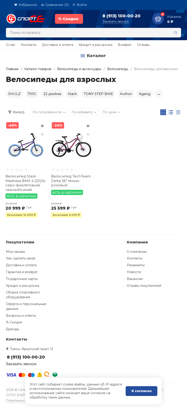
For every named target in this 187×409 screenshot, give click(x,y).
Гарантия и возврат (22, 272)
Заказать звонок (115, 21)
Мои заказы (15, 252)
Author (126, 94)
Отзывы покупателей (144, 286)
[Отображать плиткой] (163, 112)
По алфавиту (82, 112)
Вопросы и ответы (21, 316)
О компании (137, 252)
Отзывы (143, 45)
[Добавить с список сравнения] (42, 125)
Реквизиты (136, 265)
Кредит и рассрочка (96, 45)
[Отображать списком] (171, 112)
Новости (134, 272)
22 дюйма (52, 94)
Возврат (125, 45)
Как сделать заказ (20, 258)
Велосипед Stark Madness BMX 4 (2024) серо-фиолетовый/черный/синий (25, 182)
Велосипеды (117, 69)
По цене (110, 112)
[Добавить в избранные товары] (42, 134)
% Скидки (14, 322)
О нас (11, 45)
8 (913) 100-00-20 (121, 15)
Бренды (12, 329)
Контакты (28, 45)
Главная (12, 69)
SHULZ (14, 94)
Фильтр (19, 112)
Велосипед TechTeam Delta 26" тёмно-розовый (71, 180)
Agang (144, 94)
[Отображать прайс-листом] (178, 112)
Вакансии (135, 279)
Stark (72, 94)
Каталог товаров (37, 69)
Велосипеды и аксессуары (79, 69)
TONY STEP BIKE (98, 94)
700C (31, 94)
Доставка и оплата (57, 45)
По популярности (47, 112)
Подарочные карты (22, 279)
